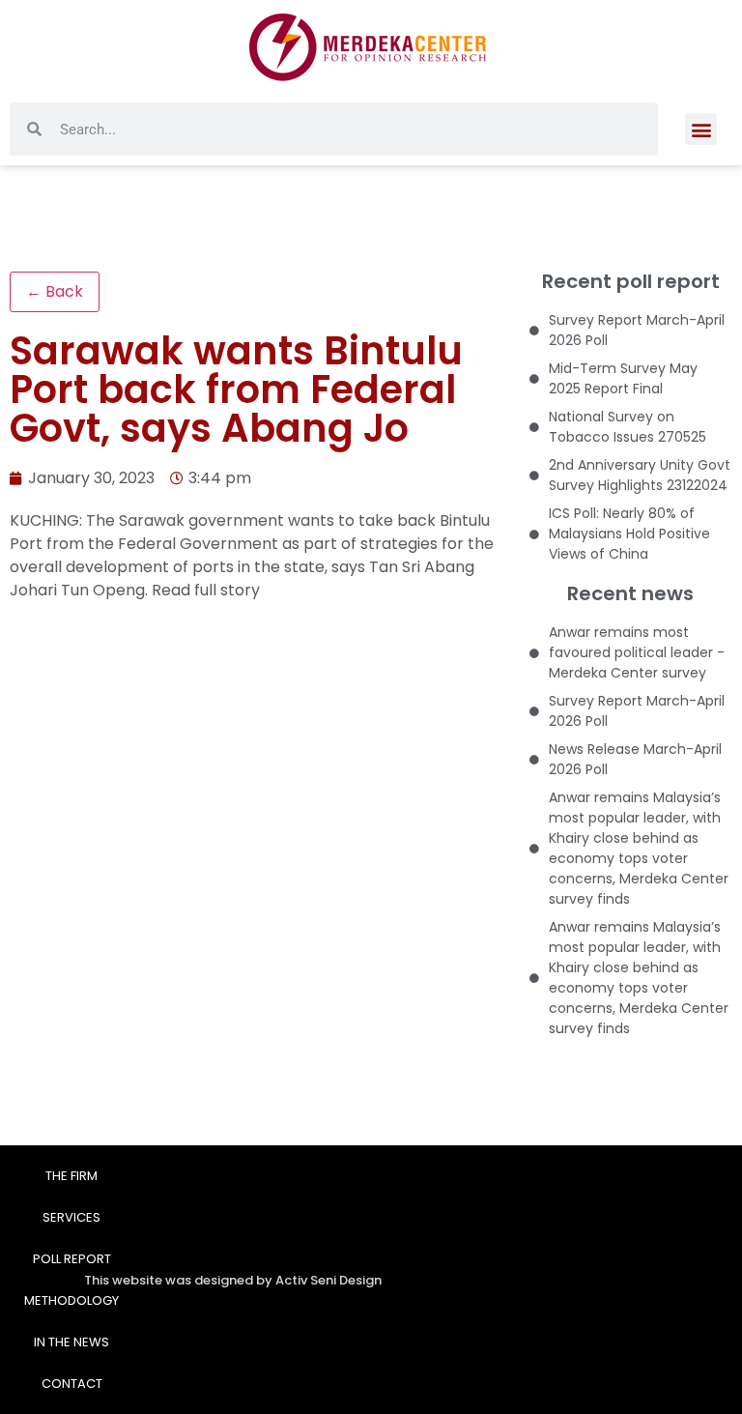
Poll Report (72, 1259)
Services (71, 1217)
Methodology (71, 1300)
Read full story (206, 590)
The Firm (71, 1176)
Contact (72, 1383)
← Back (54, 291)
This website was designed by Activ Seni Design (233, 1280)
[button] (701, 129)
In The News (71, 1342)
